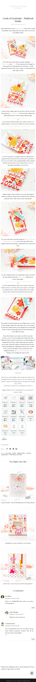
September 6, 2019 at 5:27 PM (12, 598)
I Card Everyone (10, 623)
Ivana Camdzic (13, 612)
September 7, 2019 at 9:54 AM (16, 614)
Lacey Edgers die (14, 113)
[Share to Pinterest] (13, 449)
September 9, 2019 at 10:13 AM (12, 625)
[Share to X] (10, 449)
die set (14, 64)
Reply (33, 607)
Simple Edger (21, 277)
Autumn (8, 453)
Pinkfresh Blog (19, 28)
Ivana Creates (14, 680)
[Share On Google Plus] (16, 449)
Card (14, 453)
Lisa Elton (8, 596)
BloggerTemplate (26, 680)
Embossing (21, 453)
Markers (4, 454)
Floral (28, 453)
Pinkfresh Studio (15, 454)
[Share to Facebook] (7, 449)
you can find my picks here (24, 350)
